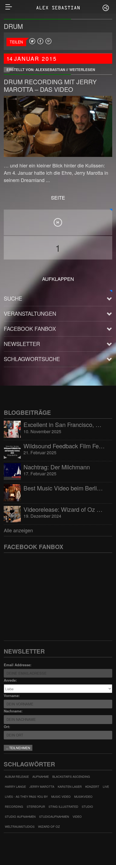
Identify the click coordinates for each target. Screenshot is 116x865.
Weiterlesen (82, 69)
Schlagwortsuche (32, 359)
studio (87, 806)
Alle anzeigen (18, 530)
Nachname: (13, 710)
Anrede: (10, 680)
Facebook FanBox (30, 328)
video (77, 816)
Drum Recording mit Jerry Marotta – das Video (50, 85)
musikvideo (83, 796)
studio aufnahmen (20, 816)
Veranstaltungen (30, 313)
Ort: (7, 726)
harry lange (15, 786)
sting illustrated (63, 806)
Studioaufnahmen (54, 816)
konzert (92, 786)
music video (61, 796)
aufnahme (40, 776)
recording (14, 806)
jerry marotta (41, 786)
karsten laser (70, 786)
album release (17, 776)
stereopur (36, 806)
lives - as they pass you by (26, 796)
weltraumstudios (20, 826)
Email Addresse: (17, 664)
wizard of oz (49, 826)
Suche (13, 298)
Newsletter (22, 344)
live (106, 786)
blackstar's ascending (71, 776)
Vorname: (12, 695)
